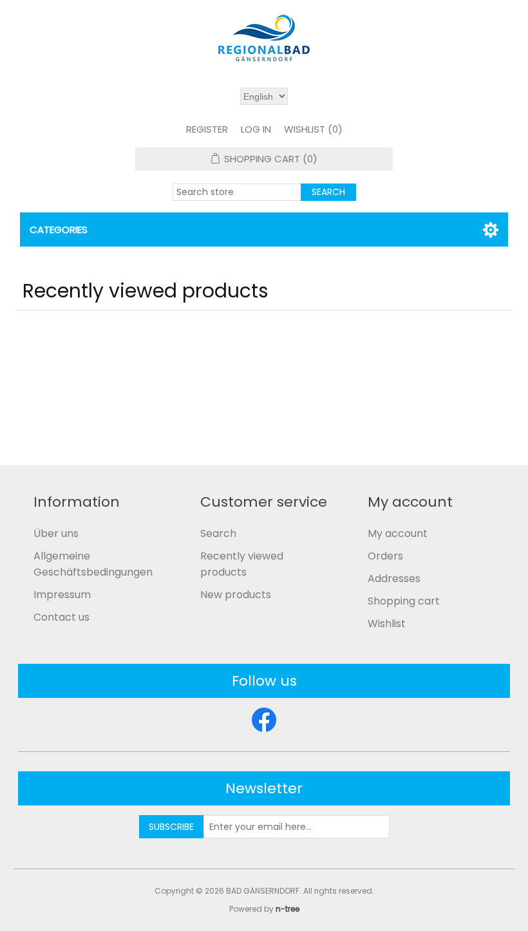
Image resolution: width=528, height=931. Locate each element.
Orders (385, 556)
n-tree (287, 908)
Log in (256, 129)
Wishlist (387, 623)
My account (398, 533)
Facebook (264, 720)
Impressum (62, 594)
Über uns (56, 533)
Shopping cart (404, 601)
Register (207, 129)
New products (235, 594)
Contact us (61, 617)
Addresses (394, 578)
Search (218, 533)
